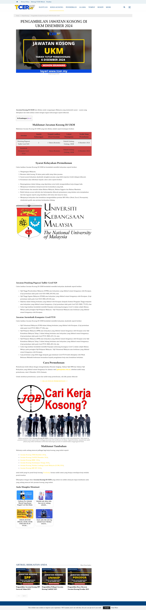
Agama (82, 7)
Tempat (91, 7)
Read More (114, 608)
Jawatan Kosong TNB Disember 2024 (33, 455)
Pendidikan (71, 7)
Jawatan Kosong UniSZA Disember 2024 (34, 457)
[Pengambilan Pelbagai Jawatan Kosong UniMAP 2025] (54, 576)
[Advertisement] (54, 93)
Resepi (100, 7)
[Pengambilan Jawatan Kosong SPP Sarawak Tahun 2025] (28, 576)
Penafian (48, 2)
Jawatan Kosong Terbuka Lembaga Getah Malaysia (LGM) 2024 (41, 465)
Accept (107, 608)
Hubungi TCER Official (38, 2)
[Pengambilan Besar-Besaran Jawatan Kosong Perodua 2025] (80, 576)
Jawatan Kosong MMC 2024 (29, 460)
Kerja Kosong (56, 7)
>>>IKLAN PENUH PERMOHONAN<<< (54, 381)
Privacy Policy (25, 2)
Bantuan (43, 7)
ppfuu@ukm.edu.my (64, 369)
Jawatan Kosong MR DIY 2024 (30, 468)
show (29, 118)
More (108, 7)
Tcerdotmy (46, 472)
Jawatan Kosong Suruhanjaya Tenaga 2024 (34, 463)
